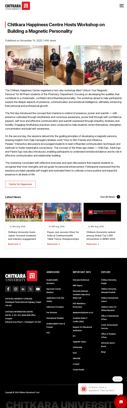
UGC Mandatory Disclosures (79, 305)
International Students (55, 318)
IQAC (75, 353)
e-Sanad (76, 364)
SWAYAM (76, 358)
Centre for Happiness (20, 184)
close (117, 379)
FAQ (48, 332)
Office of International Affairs (110, 317)
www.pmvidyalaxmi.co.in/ (83, 312)
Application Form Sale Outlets (55, 299)
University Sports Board (108, 344)
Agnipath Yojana (79, 341)
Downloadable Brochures (52, 281)
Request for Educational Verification (82, 329)
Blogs (103, 352)
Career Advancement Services (109, 326)
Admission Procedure (55, 307)
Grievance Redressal (81, 280)
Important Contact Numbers (53, 290)
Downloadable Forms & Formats (55, 325)
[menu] (122, 6)
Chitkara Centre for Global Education (108, 308)
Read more (13, 244)
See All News (108, 196)
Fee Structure (51, 312)
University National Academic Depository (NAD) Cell (81, 294)
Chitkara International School (109, 299)
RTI (74, 336)
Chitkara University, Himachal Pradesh (108, 290)
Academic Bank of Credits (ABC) (80, 320)
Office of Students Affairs (108, 335)
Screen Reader (78, 369)
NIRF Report (77, 285)
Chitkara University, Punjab (108, 281)
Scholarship (77, 347)
